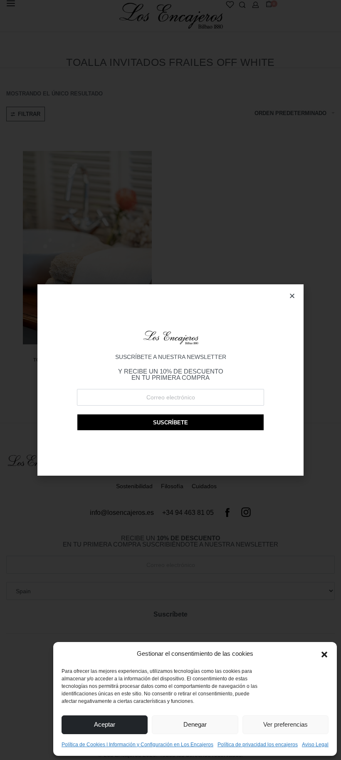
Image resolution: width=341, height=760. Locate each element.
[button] (324, 654)
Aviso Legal (315, 744)
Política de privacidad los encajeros (257, 744)
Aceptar (104, 724)
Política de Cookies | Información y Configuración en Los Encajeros (137, 744)
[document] (170, 380)
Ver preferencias (285, 724)
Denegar (195, 724)
